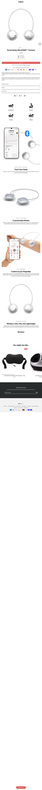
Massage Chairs (24, 406)
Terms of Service (20, 407)
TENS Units (15, 407)
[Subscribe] (36, 392)
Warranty (3, 87)
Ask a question (4, 91)
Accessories (5, 406)
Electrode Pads (18, 406)
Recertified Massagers (35, 406)
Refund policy (26, 407)
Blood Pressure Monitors (11, 406)
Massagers (29, 406)
